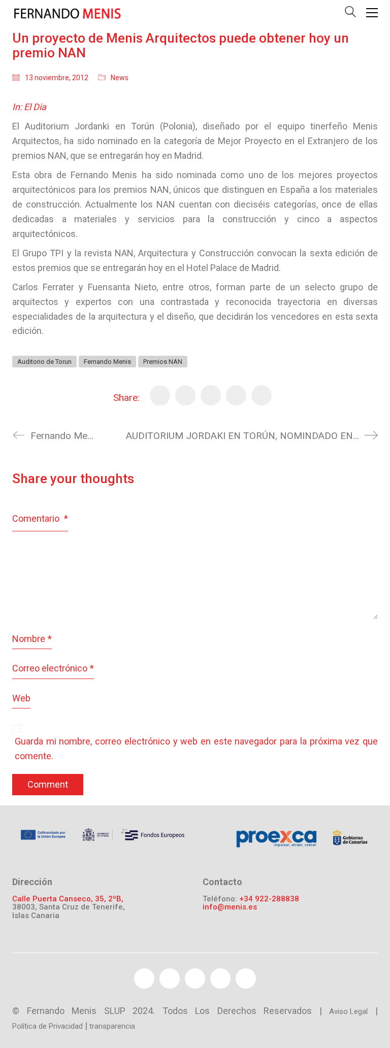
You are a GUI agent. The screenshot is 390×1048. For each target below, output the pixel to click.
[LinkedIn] (261, 395)
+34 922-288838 (269, 899)
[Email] (236, 395)
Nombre (32, 638)
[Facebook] (160, 395)
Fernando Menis (107, 361)
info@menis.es (230, 907)
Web (21, 698)
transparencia (112, 1026)
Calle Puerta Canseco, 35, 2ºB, (67, 899)
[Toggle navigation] (372, 13)
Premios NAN (162, 361)
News (119, 78)
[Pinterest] (211, 395)
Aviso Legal (348, 1011)
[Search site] (350, 14)
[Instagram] (246, 978)
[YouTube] (195, 978)
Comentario (40, 518)
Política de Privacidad (47, 1026)
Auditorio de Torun (44, 361)
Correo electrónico (53, 668)
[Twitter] (185, 395)
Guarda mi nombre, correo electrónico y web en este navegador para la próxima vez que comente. (196, 748)
